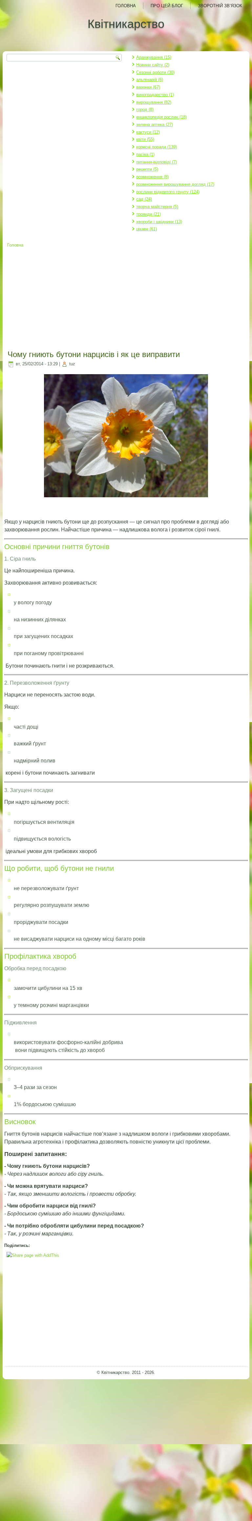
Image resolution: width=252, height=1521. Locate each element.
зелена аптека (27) (154, 124)
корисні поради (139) (156, 146)
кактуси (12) (148, 132)
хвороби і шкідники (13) (159, 221)
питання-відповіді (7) (156, 162)
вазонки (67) (148, 87)
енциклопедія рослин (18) (161, 117)
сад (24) (144, 199)
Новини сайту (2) (152, 64)
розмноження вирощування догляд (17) (175, 184)
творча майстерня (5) (157, 206)
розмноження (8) (152, 176)
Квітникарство (126, 24)
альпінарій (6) (149, 79)
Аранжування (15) (153, 57)
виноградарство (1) (155, 94)
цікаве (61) (146, 228)
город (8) (145, 109)
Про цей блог (167, 5)
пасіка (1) (145, 154)
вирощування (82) (153, 102)
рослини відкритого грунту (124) (168, 191)
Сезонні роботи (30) (155, 72)
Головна (126, 5)
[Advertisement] (126, 300)
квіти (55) (145, 139)
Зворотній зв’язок (220, 5)
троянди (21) (148, 214)
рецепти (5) (147, 169)
